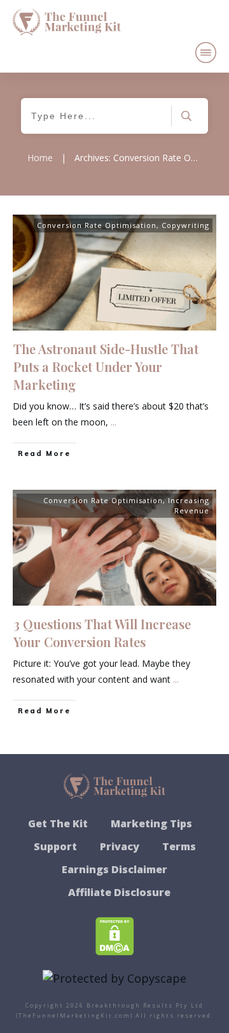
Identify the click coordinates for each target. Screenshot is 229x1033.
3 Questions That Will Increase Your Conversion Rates (102, 632)
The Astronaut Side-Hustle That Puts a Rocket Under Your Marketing (105, 366)
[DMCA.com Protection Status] (114, 935)
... (113, 422)
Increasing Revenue (188, 505)
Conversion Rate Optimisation (96, 225)
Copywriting (185, 225)
